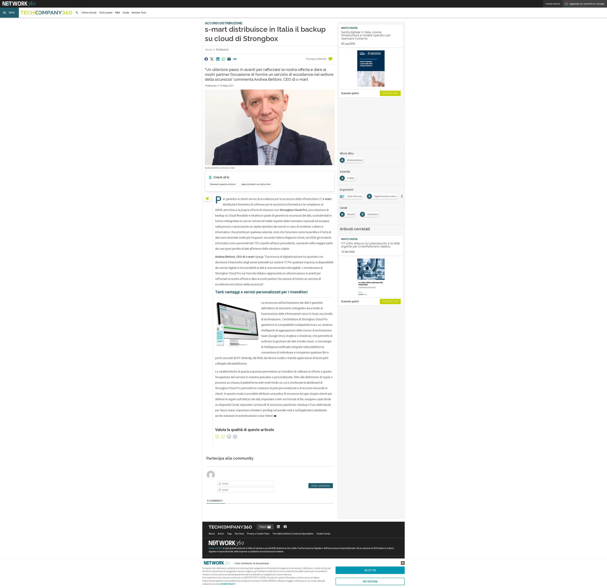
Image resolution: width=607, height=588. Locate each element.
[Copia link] (234, 59)
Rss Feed (239, 533)
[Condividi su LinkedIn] (217, 59)
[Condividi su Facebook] (206, 59)
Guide (126, 12)
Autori (221, 533)
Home (208, 49)
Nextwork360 (215, 548)
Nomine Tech (139, 12)
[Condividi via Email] (229, 59)
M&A (117, 12)
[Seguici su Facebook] (285, 527)
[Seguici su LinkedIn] (278, 527)
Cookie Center (323, 533)
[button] (9, 13)
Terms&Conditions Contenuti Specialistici (293, 533)
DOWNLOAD (390, 93)
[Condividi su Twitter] (211, 59)
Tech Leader (106, 12)
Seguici (263, 526)
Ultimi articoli (89, 12)
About (212, 533)
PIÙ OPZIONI (370, 581)
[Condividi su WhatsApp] (223, 59)
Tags (229, 533)
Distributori (222, 49)
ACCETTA (370, 570)
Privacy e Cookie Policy (258, 533)
